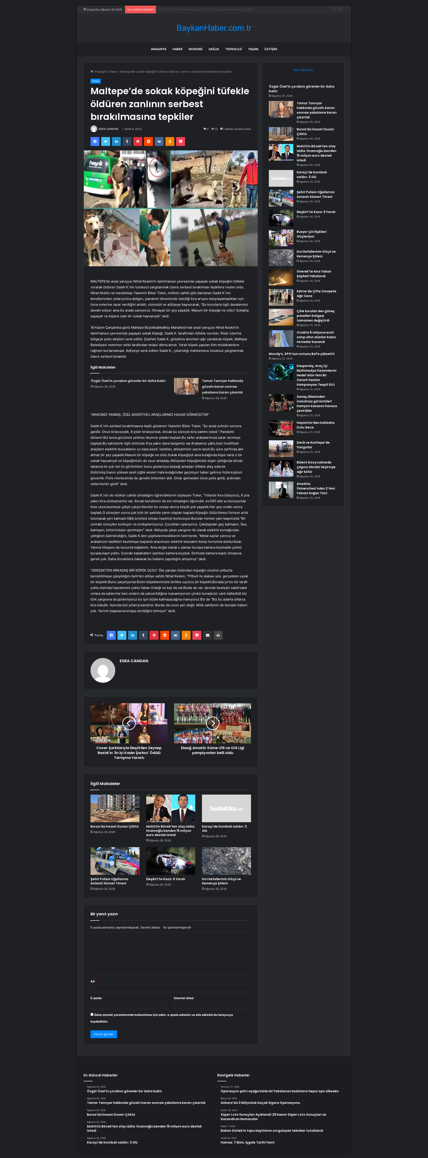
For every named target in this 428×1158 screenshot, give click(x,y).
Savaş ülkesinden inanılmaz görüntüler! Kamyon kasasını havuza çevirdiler (317, 403)
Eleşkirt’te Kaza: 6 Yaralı (165, 879)
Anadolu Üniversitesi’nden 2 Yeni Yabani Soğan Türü (316, 488)
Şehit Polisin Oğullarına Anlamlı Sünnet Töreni (109, 881)
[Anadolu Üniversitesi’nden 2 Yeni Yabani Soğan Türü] (281, 490)
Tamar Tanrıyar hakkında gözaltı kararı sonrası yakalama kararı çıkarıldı (222, 387)
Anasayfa (158, 49)
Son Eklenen (303, 70)
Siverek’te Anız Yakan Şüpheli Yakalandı (314, 273)
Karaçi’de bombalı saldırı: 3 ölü (224, 828)
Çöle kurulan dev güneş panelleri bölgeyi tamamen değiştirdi (316, 316)
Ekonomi (195, 49)
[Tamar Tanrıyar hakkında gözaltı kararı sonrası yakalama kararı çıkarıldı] (186, 386)
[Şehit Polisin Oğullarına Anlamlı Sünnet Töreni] (115, 861)
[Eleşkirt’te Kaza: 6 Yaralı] (170, 861)
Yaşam (253, 49)
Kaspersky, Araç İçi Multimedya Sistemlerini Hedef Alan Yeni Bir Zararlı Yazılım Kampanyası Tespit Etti (316, 375)
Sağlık (214, 49)
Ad (94, 981)
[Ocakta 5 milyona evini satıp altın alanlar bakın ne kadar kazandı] (281, 338)
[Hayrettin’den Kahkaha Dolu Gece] (281, 428)
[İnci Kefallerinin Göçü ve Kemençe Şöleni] (226, 861)
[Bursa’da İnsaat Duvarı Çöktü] (115, 808)
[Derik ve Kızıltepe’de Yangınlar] (281, 448)
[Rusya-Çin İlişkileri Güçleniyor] (281, 238)
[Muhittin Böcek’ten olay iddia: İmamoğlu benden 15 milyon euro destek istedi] (170, 808)
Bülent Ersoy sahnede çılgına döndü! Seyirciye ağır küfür (316, 467)
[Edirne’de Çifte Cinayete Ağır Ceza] (281, 297)
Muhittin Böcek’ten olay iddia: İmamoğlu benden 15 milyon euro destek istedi (170, 830)
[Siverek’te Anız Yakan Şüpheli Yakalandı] (281, 277)
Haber (177, 49)
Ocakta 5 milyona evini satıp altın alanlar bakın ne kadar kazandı (316, 337)
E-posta (97, 998)
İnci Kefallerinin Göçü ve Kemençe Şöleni (221, 881)
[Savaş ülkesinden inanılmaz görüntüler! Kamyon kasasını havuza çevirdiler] (281, 402)
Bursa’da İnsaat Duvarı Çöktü (178, 9)
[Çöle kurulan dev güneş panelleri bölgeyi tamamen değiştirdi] (281, 317)
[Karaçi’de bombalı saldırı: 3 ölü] (226, 808)
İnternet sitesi (184, 998)
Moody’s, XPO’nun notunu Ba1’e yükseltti (302, 354)
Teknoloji (233, 49)
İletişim (271, 49)
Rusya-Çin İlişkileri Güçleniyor (312, 234)
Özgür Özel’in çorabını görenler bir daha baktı (128, 381)
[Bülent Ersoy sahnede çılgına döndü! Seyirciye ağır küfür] (281, 468)
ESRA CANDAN (108, 129)
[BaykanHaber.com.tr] (214, 28)
